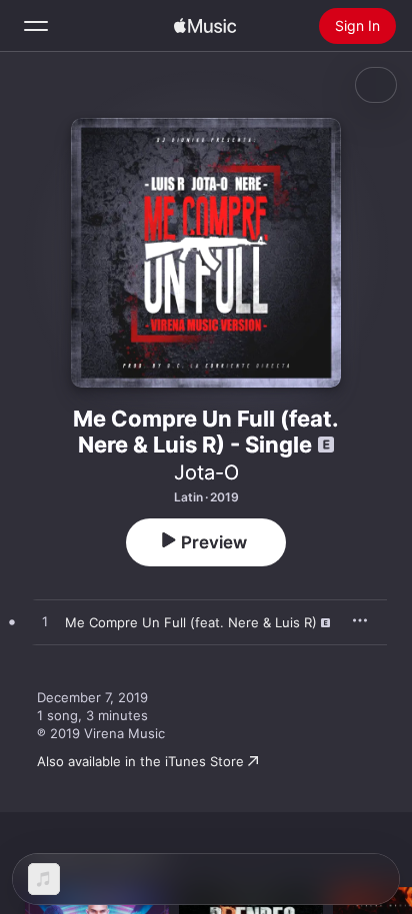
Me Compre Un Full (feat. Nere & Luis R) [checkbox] (191, 622)
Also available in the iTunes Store (140, 761)
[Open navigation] (36, 26)
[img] (205, 26)
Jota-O (206, 472)
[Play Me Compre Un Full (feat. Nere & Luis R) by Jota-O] (45, 622)
